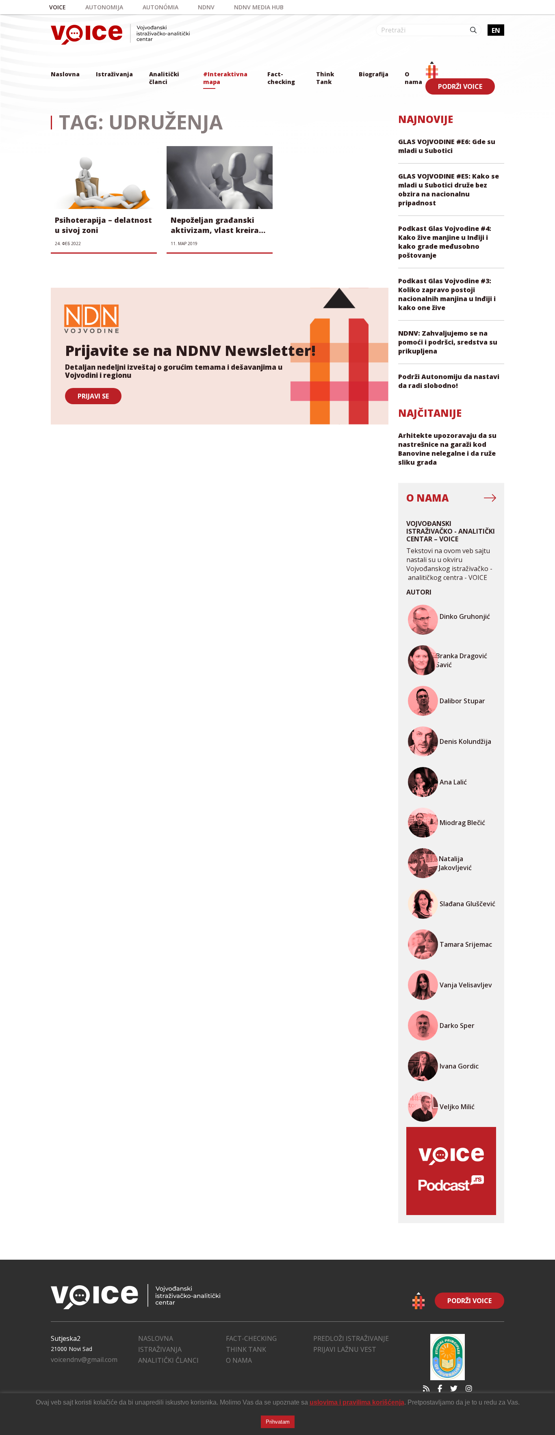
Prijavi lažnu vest (344, 1349)
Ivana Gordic (459, 1066)
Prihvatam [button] (278, 1422)
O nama (413, 78)
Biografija (373, 74)
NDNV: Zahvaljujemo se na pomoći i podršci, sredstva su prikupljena (447, 342)
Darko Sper (457, 1025)
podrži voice (460, 86)
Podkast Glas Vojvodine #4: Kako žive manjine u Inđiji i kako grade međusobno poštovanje (444, 242)
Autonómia (160, 7)
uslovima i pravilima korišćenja (357, 1402)
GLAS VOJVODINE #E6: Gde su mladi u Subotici (446, 146)
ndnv (206, 7)
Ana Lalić (453, 782)
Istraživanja (114, 74)
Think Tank (325, 78)
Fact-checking (281, 78)
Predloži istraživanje (351, 1338)
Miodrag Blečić (462, 822)
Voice (57, 7)
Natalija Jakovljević (455, 863)
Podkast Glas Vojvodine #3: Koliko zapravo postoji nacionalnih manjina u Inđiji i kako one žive (447, 294)
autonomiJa (104, 7)
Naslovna (65, 74)
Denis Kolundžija (465, 741)
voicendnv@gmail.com (84, 1359)
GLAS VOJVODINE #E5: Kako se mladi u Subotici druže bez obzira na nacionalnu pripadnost (448, 189)
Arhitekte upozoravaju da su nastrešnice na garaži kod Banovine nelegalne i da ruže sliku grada (447, 449)
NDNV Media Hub (259, 7)
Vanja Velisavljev (466, 984)
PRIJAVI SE (93, 396)
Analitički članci (164, 78)
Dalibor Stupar (462, 700)
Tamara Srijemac (466, 944)
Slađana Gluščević (467, 903)
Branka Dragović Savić (461, 660)
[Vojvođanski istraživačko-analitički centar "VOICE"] (120, 34)
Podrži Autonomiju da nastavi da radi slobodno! (448, 381)
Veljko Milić (457, 1106)
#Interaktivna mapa (225, 78)
